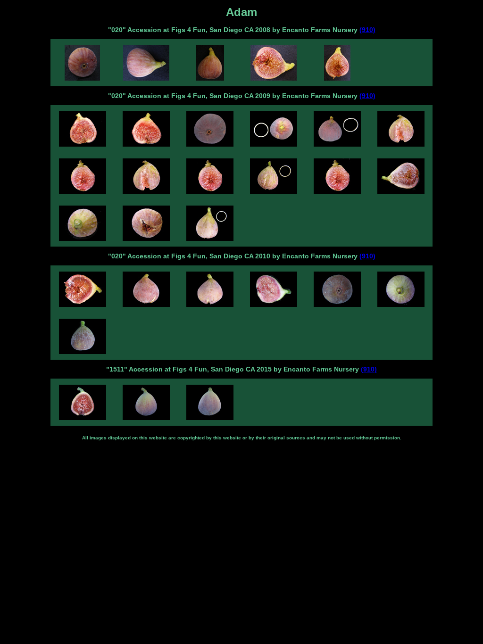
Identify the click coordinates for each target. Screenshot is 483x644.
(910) (367, 29)
